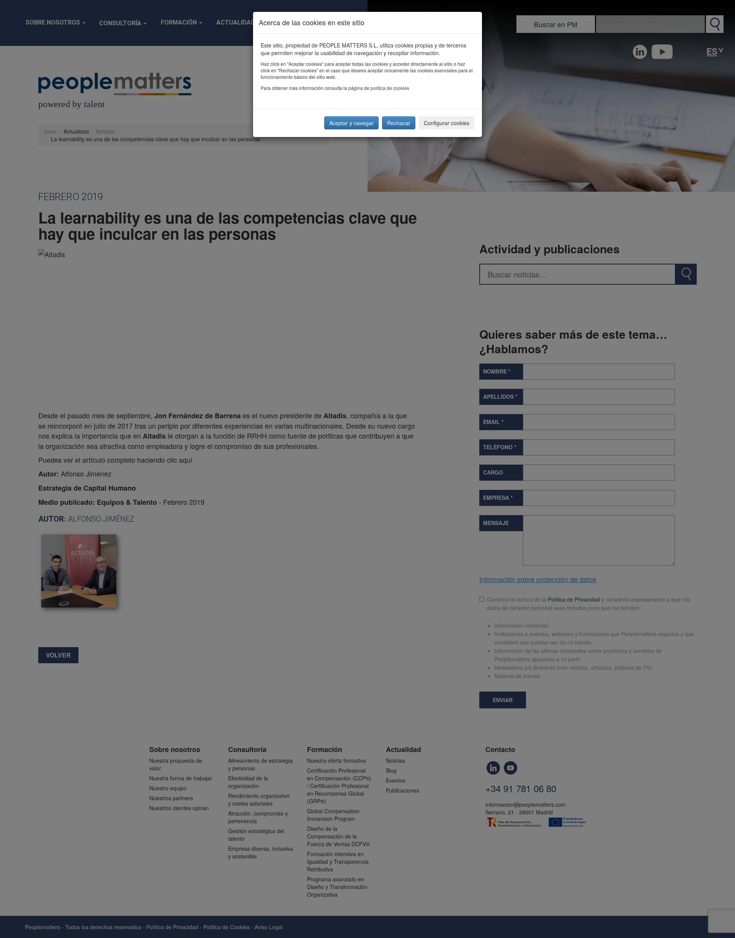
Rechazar (398, 123)
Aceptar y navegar (351, 123)
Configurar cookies (446, 123)
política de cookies (390, 88)
